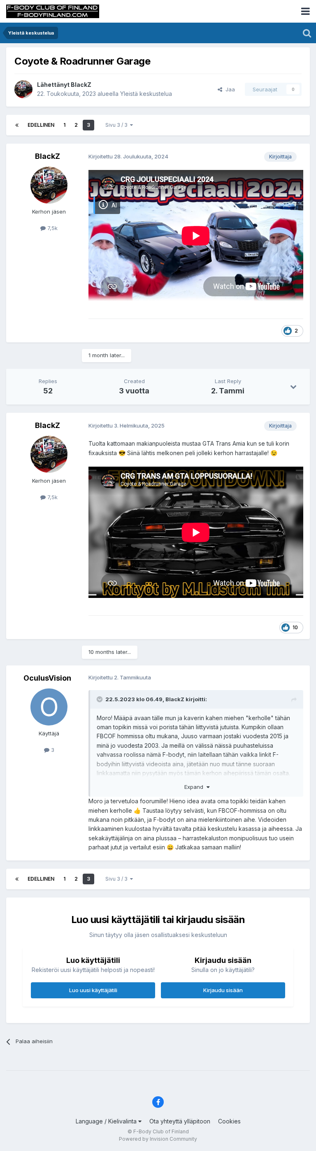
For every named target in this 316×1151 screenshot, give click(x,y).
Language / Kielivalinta (107, 1121)
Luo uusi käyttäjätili (93, 990)
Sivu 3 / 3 (117, 125)
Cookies (229, 1121)
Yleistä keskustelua (146, 93)
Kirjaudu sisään (223, 990)
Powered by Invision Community (158, 1139)
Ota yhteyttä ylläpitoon (179, 1121)
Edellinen (41, 125)
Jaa (228, 89)
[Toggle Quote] (100, 699)
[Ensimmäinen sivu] (17, 125)
